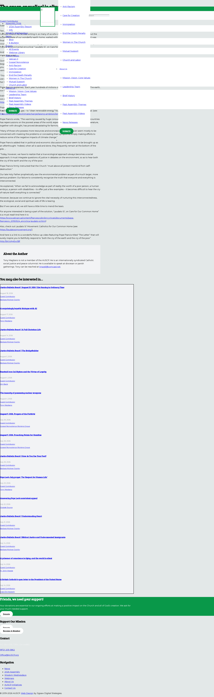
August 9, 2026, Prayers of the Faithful (17, 413)
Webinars (9, 678)
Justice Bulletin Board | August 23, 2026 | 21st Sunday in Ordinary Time (32, 287)
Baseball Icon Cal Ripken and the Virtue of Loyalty (23, 371)
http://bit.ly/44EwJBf (10, 241)
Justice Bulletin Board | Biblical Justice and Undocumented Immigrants (32, 537)
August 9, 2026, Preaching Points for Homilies (20, 435)
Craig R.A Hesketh (7, 592)
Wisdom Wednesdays (15, 675)
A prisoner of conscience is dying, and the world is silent (26, 558)
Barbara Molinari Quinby (10, 300)
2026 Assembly (12, 672)
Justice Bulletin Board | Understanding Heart (21, 516)
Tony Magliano (6, 321)
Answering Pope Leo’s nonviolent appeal (18, 498)
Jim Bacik (4, 384)
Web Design (27, 693)
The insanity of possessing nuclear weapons (20, 392)
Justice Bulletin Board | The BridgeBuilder (19, 350)
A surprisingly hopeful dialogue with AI (18, 308)
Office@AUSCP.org (9, 655)
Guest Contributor (7, 297)
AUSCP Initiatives (13, 685)
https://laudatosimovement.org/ (16, 229)
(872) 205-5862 (7, 650)
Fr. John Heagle (6, 571)
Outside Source (6, 508)
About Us (9, 681)
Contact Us (9, 688)
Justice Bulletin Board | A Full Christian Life (20, 329)
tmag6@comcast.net (49, 267)
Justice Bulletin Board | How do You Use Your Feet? (23, 456)
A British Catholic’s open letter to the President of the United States (31, 579)
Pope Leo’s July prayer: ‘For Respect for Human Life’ (23, 477)
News (7, 668)
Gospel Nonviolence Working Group (15, 426)
